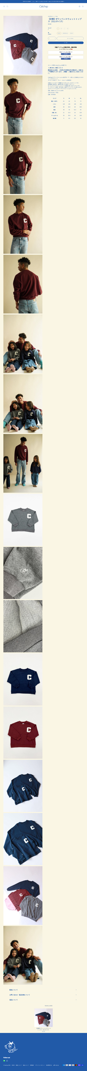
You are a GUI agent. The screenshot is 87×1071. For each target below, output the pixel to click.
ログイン (59, 65)
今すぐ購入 (66, 42)
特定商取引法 (49, 1065)
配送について (14, 990)
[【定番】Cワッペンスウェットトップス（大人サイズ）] (43, 1017)
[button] (7, 6)
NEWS (13, 1065)
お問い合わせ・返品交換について (20, 995)
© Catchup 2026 (6, 1065)
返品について (14, 1000)
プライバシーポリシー (40, 1065)
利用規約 (32, 1065)
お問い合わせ (56, 1065)
